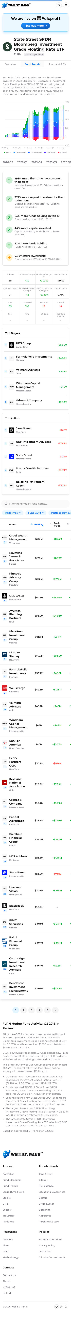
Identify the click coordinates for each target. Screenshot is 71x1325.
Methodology (11, 1257)
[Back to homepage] (16, 5)
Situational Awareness (52, 1191)
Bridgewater (46, 1203)
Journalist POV (57, 64)
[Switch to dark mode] (66, 1306)
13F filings (34, 1130)
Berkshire (45, 1209)
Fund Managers (12, 1179)
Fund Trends (32, 64)
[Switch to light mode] (61, 1306)
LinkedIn (8, 1293)
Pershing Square (49, 1221)
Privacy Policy (47, 1245)
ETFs (5, 1203)
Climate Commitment (52, 1257)
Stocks (7, 1197)
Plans (6, 1245)
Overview (10, 64)
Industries (9, 1215)
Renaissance (46, 1185)
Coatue (43, 1197)
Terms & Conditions (50, 1239)
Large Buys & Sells (13, 1191)
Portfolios (8, 1174)
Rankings (8, 1221)
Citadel (43, 1179)
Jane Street (46, 1174)
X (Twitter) (9, 1287)
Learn (6, 1251)
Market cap (34, 54)
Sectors (7, 1209)
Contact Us (9, 1275)
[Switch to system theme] (56, 1306)
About (6, 1281)
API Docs (8, 1239)
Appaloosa (45, 1215)
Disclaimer (45, 1251)
